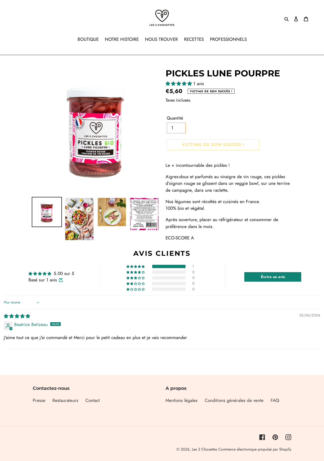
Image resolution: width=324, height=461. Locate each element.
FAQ (275, 400)
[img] (17, 316)
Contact (92, 400)
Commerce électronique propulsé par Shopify (254, 449)
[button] (179, 83)
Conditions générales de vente (234, 400)
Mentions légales (182, 400)
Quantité (175, 118)
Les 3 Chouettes (204, 449)
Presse (39, 400)
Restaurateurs (65, 400)
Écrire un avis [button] (273, 276)
